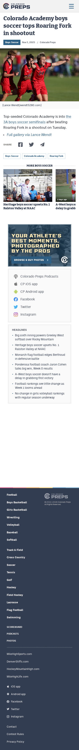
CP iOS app (28, 284)
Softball (12, 539)
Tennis (11, 572)
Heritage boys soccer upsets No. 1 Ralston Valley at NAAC (26, 206)
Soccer (11, 565)
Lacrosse (12, 602)
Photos (11, 640)
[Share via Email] (42, 144)
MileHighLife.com (17, 676)
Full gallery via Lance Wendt (29, 135)
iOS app (15, 686)
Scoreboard (14, 627)
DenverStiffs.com (18, 661)
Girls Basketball (17, 509)
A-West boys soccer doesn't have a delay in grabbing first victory (37, 376)
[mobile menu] (71, 6)
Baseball (12, 532)
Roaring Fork (56, 156)
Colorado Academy (34, 156)
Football (12, 494)
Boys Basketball (17, 502)
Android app (18, 694)
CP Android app (32, 292)
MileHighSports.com (19, 654)
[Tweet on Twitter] (31, 144)
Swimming (14, 617)
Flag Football (15, 610)
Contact (12, 726)
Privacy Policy (15, 741)
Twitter (25, 307)
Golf (9, 580)
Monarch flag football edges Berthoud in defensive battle (40, 356)
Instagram (28, 314)
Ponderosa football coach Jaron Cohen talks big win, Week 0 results (40, 366)
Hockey (11, 587)
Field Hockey (15, 595)
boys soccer (12, 156)
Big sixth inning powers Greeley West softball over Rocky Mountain (39, 337)
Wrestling (13, 517)
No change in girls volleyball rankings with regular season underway (39, 395)
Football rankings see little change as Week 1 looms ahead (39, 385)
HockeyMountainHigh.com (23, 669)
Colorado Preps (48, 42)
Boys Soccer (12, 42)
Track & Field (15, 550)
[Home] (16, 6)
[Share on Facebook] (20, 144)
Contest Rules (15, 734)
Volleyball (13, 524)
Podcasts (13, 633)
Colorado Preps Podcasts (39, 276)
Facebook (27, 299)
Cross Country (16, 557)
